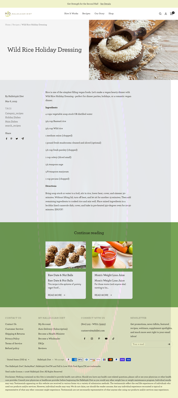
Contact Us (10, 324)
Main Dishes (11, 121)
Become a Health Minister (51, 334)
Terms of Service (13, 343)
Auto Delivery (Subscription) (53, 329)
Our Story (99, 14)
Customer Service (14, 329)
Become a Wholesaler (49, 339)
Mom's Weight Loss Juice (110, 275)
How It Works (71, 14)
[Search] (160, 14)
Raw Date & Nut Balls (60, 275)
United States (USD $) (17, 360)
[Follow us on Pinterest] (99, 338)
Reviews (42, 348)
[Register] (169, 344)
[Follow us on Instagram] (91, 338)
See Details (105, 4)
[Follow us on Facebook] (84, 338)
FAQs (41, 343)
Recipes (86, 14)
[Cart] (171, 13)
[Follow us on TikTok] (113, 338)
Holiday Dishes (13, 117)
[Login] (166, 14)
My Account (44, 324)
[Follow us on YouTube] (106, 338)
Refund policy (12, 348)
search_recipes (13, 125)
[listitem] (6, 139)
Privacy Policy (12, 339)
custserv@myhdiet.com (93, 330)
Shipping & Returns (15, 334)
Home (8, 25)
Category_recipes (14, 113)
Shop (111, 14)
